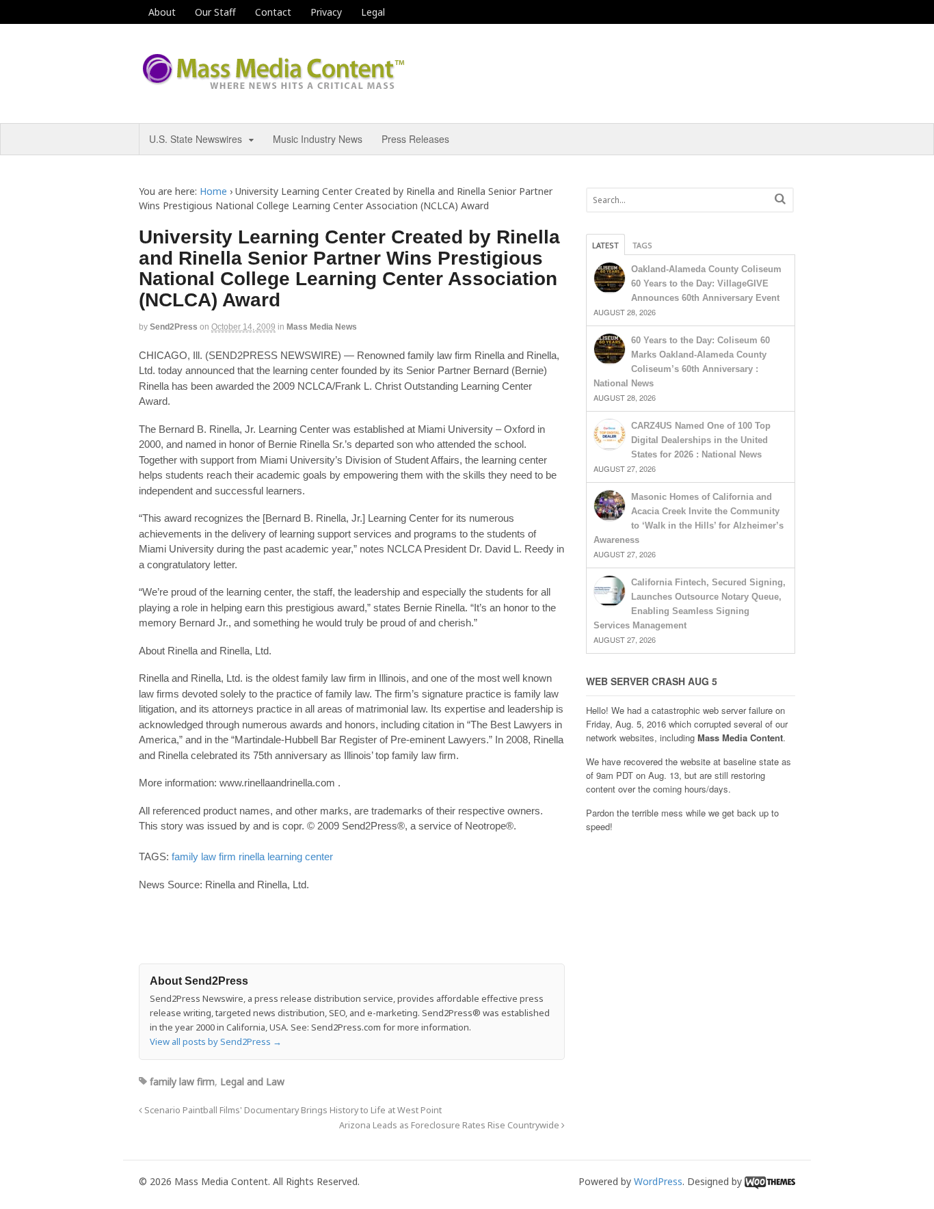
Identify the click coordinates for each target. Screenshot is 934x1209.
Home (213, 191)
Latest (605, 245)
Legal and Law (252, 1081)
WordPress (658, 1181)
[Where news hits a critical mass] (275, 85)
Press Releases (415, 139)
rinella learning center (286, 856)
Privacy (326, 11)
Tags (642, 245)
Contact (273, 11)
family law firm (204, 856)
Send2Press (174, 327)
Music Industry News (317, 139)
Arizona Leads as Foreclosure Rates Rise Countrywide (450, 1125)
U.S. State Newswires (195, 139)
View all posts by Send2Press (216, 1041)
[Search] (780, 198)
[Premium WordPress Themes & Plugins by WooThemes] (770, 1181)
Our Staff (215, 11)
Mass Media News (321, 327)
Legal (373, 11)
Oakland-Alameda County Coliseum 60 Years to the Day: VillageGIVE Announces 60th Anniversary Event (706, 283)
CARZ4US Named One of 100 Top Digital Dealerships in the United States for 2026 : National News (701, 440)
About (162, 11)
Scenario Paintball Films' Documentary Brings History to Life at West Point (292, 1110)
